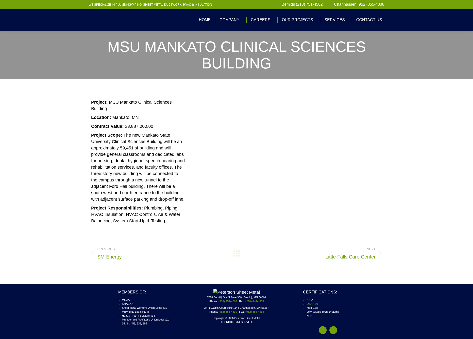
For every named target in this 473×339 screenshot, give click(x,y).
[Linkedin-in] (333, 330)
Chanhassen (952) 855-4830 (359, 4)
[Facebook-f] (323, 330)
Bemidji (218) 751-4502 (302, 4)
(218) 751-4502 (228, 301)
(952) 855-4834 (254, 311)
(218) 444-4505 (254, 301)
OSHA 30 (312, 303)
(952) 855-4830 (228, 311)
